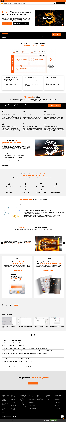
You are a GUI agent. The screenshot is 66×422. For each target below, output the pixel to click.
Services (48, 393)
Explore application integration (52, 86)
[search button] (54, 3)
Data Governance (5, 397)
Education (12, 401)
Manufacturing (13, 405)
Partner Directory (40, 399)
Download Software (40, 401)
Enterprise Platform (5, 407)
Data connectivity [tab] (5, 311)
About (56, 393)
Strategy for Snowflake (22, 403)
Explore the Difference (54, 105)
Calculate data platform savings (20, 23)
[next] (64, 243)
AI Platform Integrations (4, 405)
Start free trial (56, 34)
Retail (12, 395)
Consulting (48, 395)
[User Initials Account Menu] (64, 1)
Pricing (3, 412)
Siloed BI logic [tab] (5, 204)
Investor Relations (58, 403)
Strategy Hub (57, 408)
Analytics (51, 1)
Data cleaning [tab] (26, 311)
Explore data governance (30, 88)
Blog (29, 395)
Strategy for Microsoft (23, 398)
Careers (56, 398)
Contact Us (57, 401)
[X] (14, 416)
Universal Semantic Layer (5, 396)
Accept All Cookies (54, 420)
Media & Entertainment (15, 406)
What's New (31, 403)
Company (55, 1)
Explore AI (6, 86)
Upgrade (47, 401)
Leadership (57, 405)
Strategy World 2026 (32, 399)
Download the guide (17, 270)
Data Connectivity (23, 406)
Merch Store (57, 406)
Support (47, 398)
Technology (13, 408)
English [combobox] (4, 416)
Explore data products (6, 165)
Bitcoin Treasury (58, 396)
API (38, 395)
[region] (33, 420)
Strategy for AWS (23, 395)
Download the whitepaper (48, 270)
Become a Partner (58, 395)
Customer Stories (32, 402)
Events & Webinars (32, 396)
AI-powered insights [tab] (34, 311)
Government (13, 402)
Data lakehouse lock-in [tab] (13, 204)
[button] (33, 340)
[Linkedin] (16, 416)
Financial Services (14, 396)
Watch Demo (58, 3)
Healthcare (13, 398)
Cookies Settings (46, 420)
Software (60, 1)
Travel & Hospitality (14, 409)
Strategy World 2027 (32, 401)
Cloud (47, 396)
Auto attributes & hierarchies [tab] (16, 311)
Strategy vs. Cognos (32, 406)
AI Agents (4, 401)
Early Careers (57, 402)
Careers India (57, 399)
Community (39, 393)
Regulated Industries (23, 404)
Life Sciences (13, 399)
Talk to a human (7, 23)
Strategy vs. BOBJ (32, 405)
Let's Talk (63, 3)
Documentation (40, 396)
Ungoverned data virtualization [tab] (25, 204)
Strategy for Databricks (22, 400)
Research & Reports (32, 398)
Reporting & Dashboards (4, 409)
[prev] (2, 243)
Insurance (12, 403)
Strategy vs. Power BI (32, 408)
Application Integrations (4, 400)
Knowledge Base (40, 398)
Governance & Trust (5, 403)
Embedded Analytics (5, 411)
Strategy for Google (23, 396)
